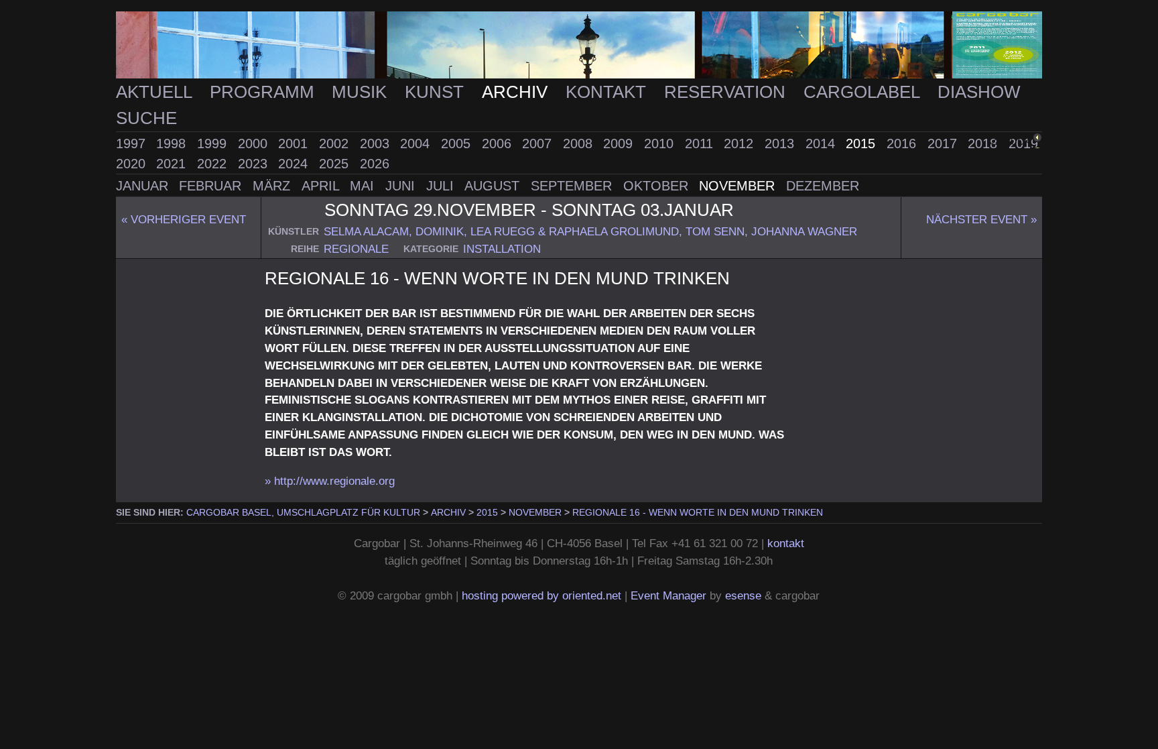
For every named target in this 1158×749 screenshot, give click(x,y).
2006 (498, 143)
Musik (361, 91)
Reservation (727, 91)
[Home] (579, 45)
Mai (364, 185)
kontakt (785, 543)
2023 (254, 163)
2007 (539, 143)
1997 (132, 143)
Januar (144, 185)
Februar (212, 185)
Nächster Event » (981, 219)
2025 (335, 163)
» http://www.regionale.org (330, 480)
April (322, 185)
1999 (214, 143)
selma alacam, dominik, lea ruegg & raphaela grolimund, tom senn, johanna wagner (590, 231)
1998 (173, 143)
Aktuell (156, 91)
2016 (903, 143)
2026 (374, 163)
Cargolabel (863, 91)
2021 (173, 163)
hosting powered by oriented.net (541, 595)
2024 (295, 163)
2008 (579, 143)
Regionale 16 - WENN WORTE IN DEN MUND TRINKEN (697, 512)
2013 (781, 143)
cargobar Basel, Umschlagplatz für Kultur (303, 512)
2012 (740, 143)
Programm (264, 91)
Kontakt (608, 91)
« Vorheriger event (183, 219)
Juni (402, 185)
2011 (701, 143)
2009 (620, 143)
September (573, 185)
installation (502, 248)
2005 (457, 143)
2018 (984, 143)
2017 (944, 143)
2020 (132, 163)
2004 (417, 143)
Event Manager (668, 595)
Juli (442, 185)
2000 (254, 143)
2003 (376, 143)
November (739, 185)
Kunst (436, 91)
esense (743, 595)
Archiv (517, 91)
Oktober (657, 185)
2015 (862, 143)
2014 (822, 143)
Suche (146, 118)
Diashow (979, 91)
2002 (335, 143)
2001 (295, 143)
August (493, 185)
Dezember (822, 185)
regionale (356, 248)
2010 (661, 143)
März (273, 185)
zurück (1010, 141)
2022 (214, 163)
